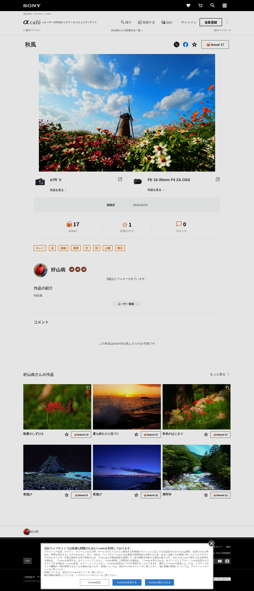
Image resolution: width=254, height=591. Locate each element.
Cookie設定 (94, 582)
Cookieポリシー (79, 572)
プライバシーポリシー (89, 575)
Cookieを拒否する (127, 582)
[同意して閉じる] (211, 543)
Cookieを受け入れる (159, 582)
